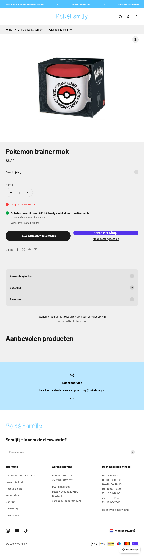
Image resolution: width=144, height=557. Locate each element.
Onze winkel (13, 514)
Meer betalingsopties (106, 238)
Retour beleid (14, 488)
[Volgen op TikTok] (26, 530)
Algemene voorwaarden (20, 475)
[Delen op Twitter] (24, 250)
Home (9, 29)
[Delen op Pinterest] (29, 250)
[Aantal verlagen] (11, 192)
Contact (10, 501)
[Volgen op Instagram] (8, 530)
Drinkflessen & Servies (30, 29)
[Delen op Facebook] (18, 250)
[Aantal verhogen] (27, 192)
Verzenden (12, 495)
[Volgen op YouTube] (17, 530)
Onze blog (12, 508)
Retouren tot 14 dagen (126, 4)
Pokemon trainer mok (60, 29)
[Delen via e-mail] (35, 250)
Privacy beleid (14, 481)
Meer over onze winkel (115, 509)
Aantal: (10, 184)
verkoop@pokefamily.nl (90, 390)
